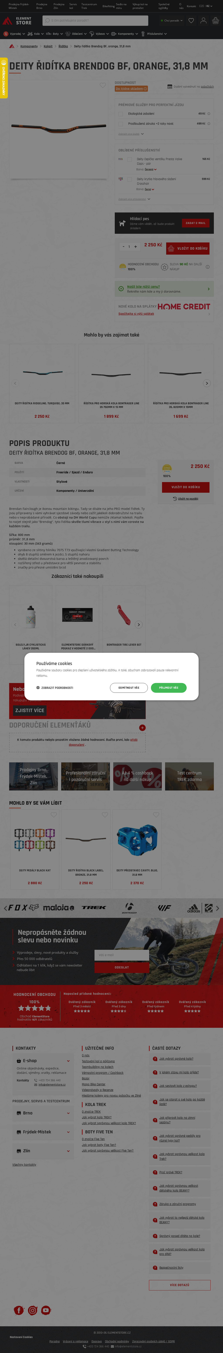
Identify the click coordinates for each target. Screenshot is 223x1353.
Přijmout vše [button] (168, 688)
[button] (54, 687)
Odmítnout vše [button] (128, 688)
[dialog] (111, 676)
